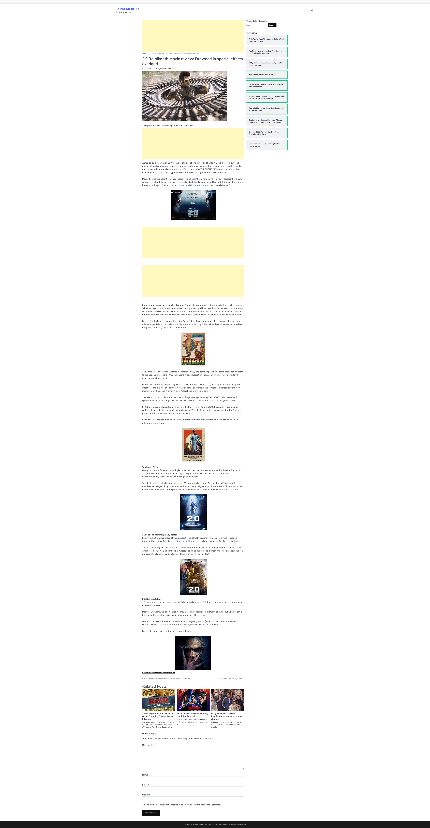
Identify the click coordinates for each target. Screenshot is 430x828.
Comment (148, 745)
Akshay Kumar (201, 185)
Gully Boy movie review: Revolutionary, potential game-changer (226, 716)
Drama (172, 672)
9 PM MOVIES (128, 9)
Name (145, 774)
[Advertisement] (193, 36)
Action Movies (162, 672)
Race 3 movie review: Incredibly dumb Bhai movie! (192, 715)
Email (145, 784)
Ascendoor (224, 825)
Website (146, 794)
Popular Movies (149, 672)
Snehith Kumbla (166, 68)
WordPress (242, 825)
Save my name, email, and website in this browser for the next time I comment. (183, 804)
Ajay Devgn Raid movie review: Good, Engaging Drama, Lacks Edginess (157, 716)
